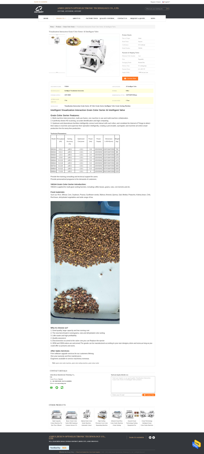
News (153, 18)
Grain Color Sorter (69, 27)
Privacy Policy (70, 452)
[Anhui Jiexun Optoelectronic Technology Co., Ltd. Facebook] (153, 437)
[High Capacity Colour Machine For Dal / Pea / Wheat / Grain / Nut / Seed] (56, 414)
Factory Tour (92, 18)
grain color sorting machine (80, 363)
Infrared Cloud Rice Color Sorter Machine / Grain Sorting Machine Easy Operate (117, 425)
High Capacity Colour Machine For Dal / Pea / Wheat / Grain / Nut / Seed (56, 424)
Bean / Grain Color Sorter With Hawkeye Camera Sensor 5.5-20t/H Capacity (71, 424)
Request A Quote (156, 2)
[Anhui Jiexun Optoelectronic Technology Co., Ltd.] (45, 9)
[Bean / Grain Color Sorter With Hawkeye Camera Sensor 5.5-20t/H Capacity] (71, 414)
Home (46, 18)
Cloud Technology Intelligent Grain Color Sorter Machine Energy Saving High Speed (147, 425)
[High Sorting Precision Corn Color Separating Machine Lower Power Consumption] (101, 414)
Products (60, 18)
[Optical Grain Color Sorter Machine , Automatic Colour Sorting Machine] (86, 414)
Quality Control (107, 18)
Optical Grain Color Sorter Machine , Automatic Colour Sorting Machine (86, 424)
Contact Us (122, 18)
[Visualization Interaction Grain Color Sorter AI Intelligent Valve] (57, 40)
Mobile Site (63, 452)
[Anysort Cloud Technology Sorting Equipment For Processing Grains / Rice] (131, 414)
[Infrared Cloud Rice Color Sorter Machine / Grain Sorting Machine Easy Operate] (116, 414)
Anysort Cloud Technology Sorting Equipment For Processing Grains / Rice (131, 425)
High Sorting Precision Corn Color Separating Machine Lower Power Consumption (102, 425)
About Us (76, 18)
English (166, 2)
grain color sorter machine (63, 363)
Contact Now (131, 78)
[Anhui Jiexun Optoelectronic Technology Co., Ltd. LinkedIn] (150, 437)
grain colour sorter (94, 363)
